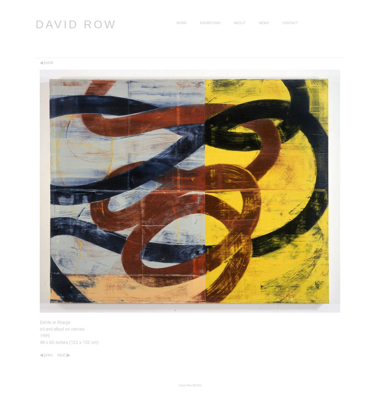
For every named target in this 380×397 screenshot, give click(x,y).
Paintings (185, 29)
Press (264, 29)
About (240, 23)
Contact (290, 23)
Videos (265, 36)
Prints (182, 42)
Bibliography (246, 42)
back (48, 62)
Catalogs (268, 42)
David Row (76, 24)
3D (178, 48)
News (264, 23)
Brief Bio (242, 29)
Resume (241, 36)
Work (181, 23)
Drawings (185, 36)
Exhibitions (210, 23)
